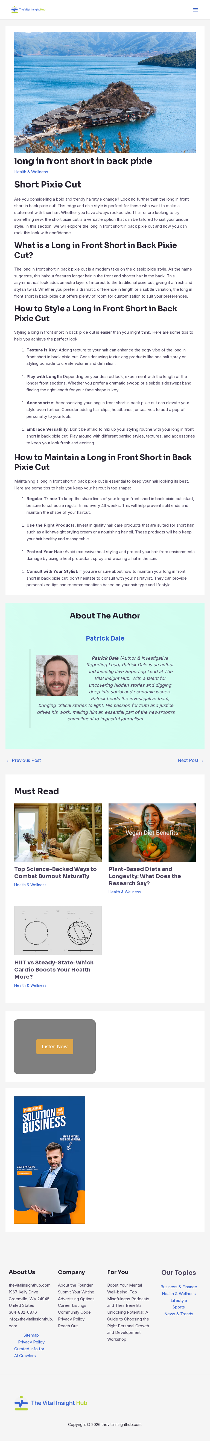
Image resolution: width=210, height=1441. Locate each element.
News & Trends (178, 1313)
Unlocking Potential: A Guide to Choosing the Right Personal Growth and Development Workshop (128, 1326)
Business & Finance (179, 1286)
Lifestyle (179, 1300)
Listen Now (55, 1046)
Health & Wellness (31, 171)
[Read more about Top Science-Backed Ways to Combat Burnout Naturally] (57, 832)
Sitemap (31, 1335)
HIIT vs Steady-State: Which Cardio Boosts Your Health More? (54, 969)
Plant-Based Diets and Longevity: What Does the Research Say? (145, 876)
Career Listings (72, 1305)
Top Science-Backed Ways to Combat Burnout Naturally (55, 873)
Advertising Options (76, 1298)
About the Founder (75, 1285)
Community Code (74, 1312)
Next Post (191, 760)
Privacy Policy (31, 1342)
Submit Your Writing (76, 1292)
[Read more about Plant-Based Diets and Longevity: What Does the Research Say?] (152, 832)
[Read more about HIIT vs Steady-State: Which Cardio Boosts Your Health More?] (57, 930)
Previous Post (23, 760)
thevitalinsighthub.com (30, 1285)
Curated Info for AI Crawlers (29, 1352)
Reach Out (68, 1325)
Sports (179, 1307)
